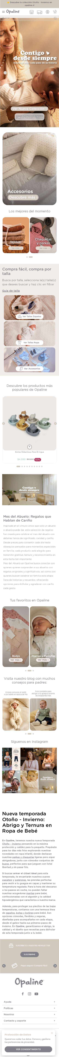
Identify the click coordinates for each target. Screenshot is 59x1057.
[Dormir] (43, 255)
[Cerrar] (52, 1032)
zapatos (10, 916)
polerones (20, 883)
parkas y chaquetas (23, 860)
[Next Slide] (52, 76)
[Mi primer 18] (15, 255)
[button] (28, 260)
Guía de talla (11, 293)
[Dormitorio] (29, 76)
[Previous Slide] (5, 76)
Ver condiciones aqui (29, 5)
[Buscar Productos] (55, 18)
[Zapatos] (30, 207)
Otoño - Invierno (11, 847)
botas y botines (25, 916)
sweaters (7, 883)
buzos (5, 867)
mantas (30, 896)
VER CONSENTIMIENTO (28, 1049)
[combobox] (29, 18)
